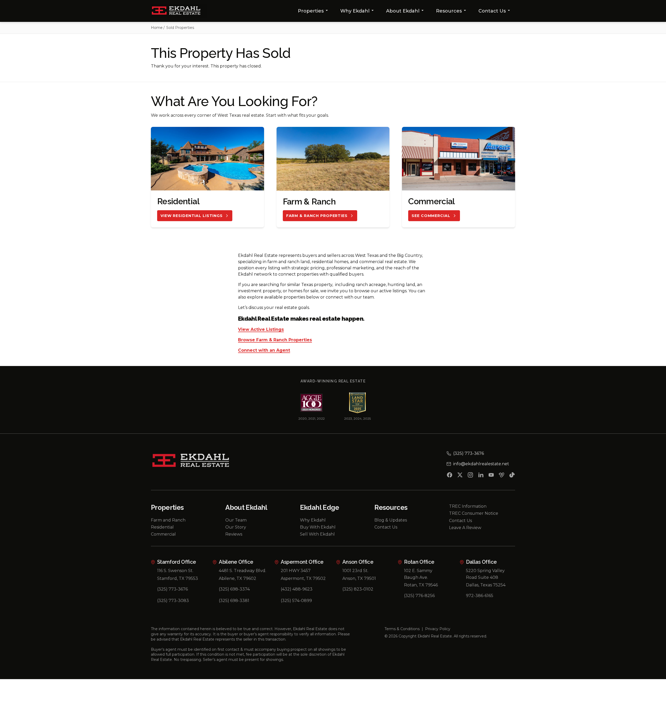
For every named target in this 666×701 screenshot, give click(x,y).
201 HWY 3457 (296, 570)
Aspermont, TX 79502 (303, 578)
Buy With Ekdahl (318, 527)
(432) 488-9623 (296, 589)
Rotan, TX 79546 (421, 584)
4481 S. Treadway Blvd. (242, 570)
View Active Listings (261, 329)
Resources (449, 11)
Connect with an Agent (264, 350)
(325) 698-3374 (234, 589)
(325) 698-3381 (234, 600)
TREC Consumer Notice (473, 513)
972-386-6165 (479, 595)
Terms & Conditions (402, 628)
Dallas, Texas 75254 (485, 584)
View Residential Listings (192, 215)
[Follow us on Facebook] (449, 476)
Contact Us (492, 11)
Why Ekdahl (354, 11)
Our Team (236, 520)
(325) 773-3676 (172, 589)
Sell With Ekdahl (317, 534)
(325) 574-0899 (296, 600)
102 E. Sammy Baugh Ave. (418, 574)
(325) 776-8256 (419, 595)
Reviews (233, 534)
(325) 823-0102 (357, 589)
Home (157, 27)
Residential (162, 527)
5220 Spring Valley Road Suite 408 (485, 574)
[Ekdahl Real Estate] (179, 11)
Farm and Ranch (168, 520)
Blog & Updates (390, 520)
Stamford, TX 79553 (177, 578)
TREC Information (467, 506)
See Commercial (431, 215)
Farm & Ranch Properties (317, 215)
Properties (311, 11)
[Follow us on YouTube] (491, 476)
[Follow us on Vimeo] (501, 476)
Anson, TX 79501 (359, 578)
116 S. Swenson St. (175, 570)
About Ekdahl (402, 11)
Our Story (235, 527)
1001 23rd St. (355, 570)
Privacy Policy (437, 628)
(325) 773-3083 (173, 600)
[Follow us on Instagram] (470, 476)
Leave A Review (465, 527)
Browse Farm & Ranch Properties (275, 340)
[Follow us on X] (460, 476)
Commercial (163, 534)
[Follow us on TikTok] (512, 476)
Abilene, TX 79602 (237, 578)
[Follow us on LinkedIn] (481, 476)
